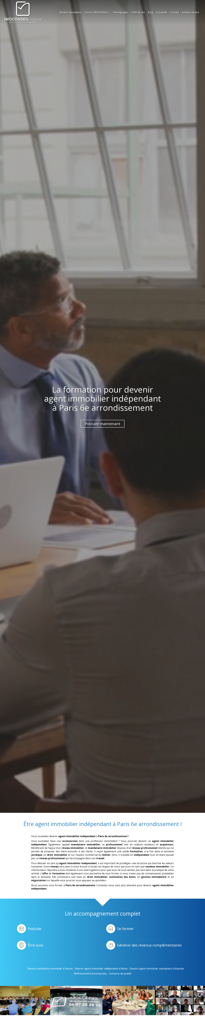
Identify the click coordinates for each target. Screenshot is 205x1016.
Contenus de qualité (120, 973)
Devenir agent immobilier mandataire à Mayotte (157, 968)
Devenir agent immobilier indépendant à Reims (101, 968)
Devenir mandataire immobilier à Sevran (50, 968)
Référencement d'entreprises (90, 973)
